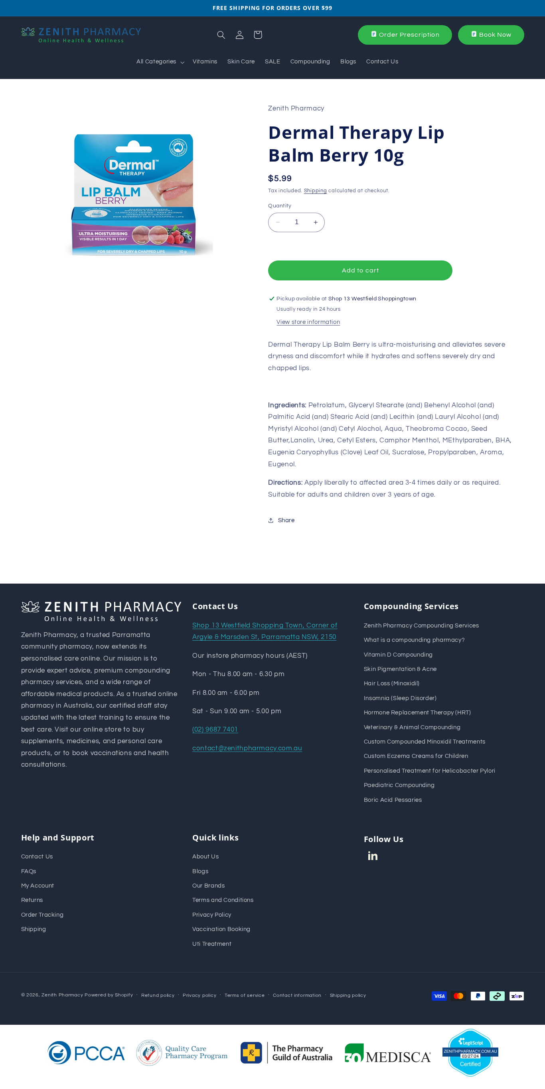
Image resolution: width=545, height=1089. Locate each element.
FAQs (29, 871)
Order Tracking (42, 915)
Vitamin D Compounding (398, 655)
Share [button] (286, 520)
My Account (37, 886)
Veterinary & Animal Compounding (412, 727)
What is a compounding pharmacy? (414, 640)
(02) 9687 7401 (215, 729)
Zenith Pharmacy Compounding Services (421, 626)
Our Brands (208, 886)
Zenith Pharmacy (63, 995)
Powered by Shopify (109, 995)
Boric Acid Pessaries (393, 800)
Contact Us (37, 857)
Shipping (315, 190)
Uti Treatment (211, 944)
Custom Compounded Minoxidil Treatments (425, 742)
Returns (32, 900)
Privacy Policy (211, 915)
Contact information (297, 995)
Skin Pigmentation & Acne (400, 669)
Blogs (200, 871)
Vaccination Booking (221, 929)
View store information (308, 322)
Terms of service (245, 995)
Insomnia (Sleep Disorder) (400, 698)
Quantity (279, 206)
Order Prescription (409, 35)
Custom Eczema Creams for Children (416, 756)
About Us (205, 857)
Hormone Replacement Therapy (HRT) (417, 713)
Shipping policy (348, 995)
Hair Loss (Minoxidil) (392, 684)
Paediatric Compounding (399, 785)
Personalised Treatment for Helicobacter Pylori (430, 771)
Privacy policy (199, 995)
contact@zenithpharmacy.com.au (247, 748)
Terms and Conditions (223, 900)
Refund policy (158, 995)
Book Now (495, 35)
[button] (160, 62)
